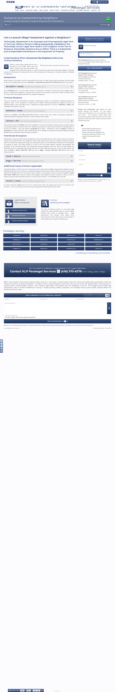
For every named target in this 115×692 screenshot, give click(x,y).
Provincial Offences (68, 10)
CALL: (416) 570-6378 (94, 68)
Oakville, (93, 62)
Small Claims (43, 10)
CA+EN (89, 294)
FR (98, 294)
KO (86, 296)
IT (84, 296)
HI (103, 294)
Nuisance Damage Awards (20, 221)
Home (17, 10)
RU (92, 296)
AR (84, 294)
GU (100, 294)
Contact (94, 10)
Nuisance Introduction (19, 210)
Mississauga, (100, 62)
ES (94, 294)
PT (90, 296)
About (22, 10)
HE (102, 294)
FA (96, 294)
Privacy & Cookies (98, 328)
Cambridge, (87, 62)
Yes (109, 19)
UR (100, 296)
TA (94, 296)
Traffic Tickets (54, 10)
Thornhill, (107, 62)
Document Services (83, 10)
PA (88, 296)
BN (86, 294)
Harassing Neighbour (18, 215)
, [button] (26, 86)
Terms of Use (108, 328)
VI (101, 296)
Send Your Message (94, 175)
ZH (103, 296)
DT (92, 294)
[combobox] (57, 317)
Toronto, (80, 62)
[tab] (39, 87)
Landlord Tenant (32, 10)
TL (96, 296)
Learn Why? (99, 181)
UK (98, 296)
